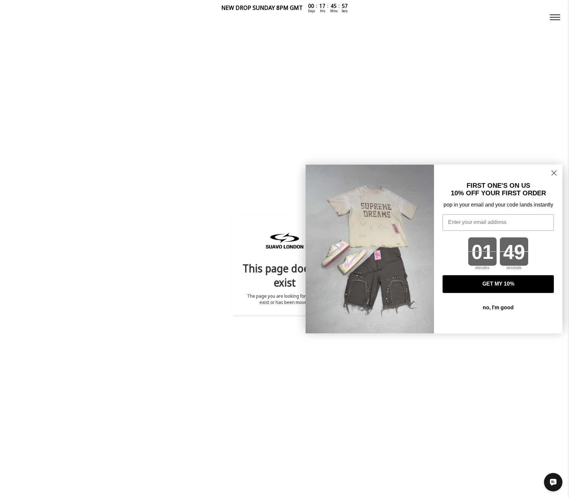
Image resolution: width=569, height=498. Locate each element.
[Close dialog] (554, 173)
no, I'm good (498, 308)
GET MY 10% (498, 284)
